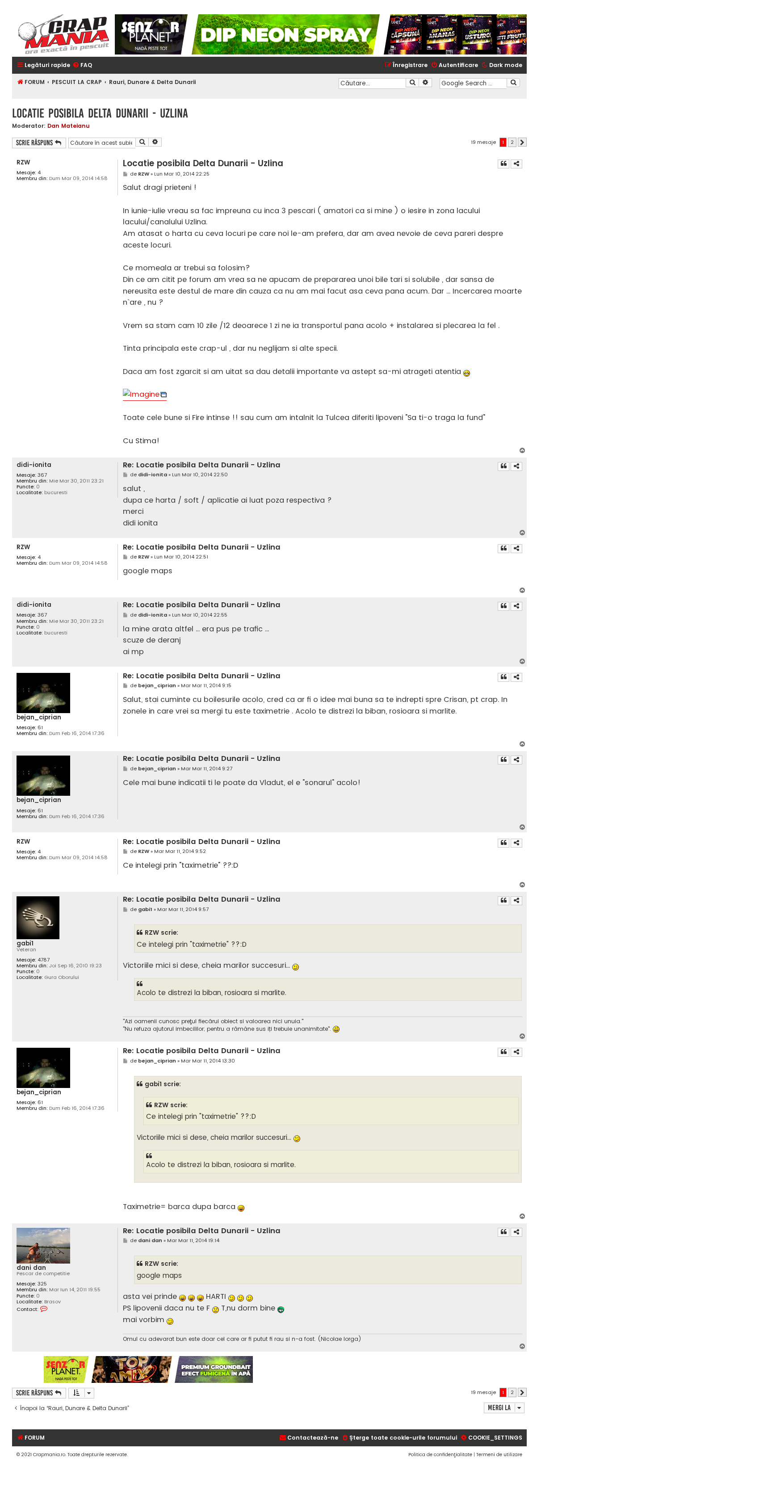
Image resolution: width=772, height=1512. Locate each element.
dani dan (31, 1268)
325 (42, 1284)
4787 (44, 960)
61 (40, 728)
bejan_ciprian (39, 717)
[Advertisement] (390, 1369)
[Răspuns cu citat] (503, 164)
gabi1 (25, 943)
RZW (23, 162)
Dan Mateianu (68, 126)
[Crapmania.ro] (63, 34)
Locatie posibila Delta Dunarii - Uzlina (100, 113)
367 (42, 475)
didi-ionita (34, 465)
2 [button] (512, 142)
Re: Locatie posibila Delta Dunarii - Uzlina (202, 465)
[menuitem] (82, 65)
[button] (522, 142)
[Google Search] (513, 82)
